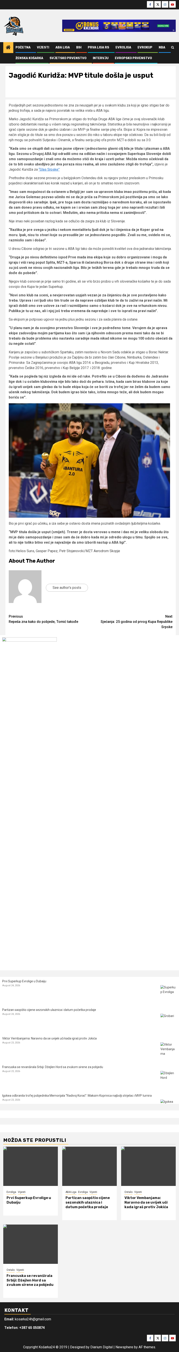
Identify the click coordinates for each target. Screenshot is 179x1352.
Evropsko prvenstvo (133, 58)
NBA (162, 47)
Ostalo (128, 1192)
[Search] (172, 47)
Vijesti (43, 47)
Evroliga (123, 47)
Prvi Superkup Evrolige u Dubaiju (24, 981)
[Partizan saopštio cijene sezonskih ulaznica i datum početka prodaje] (168, 1022)
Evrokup (145, 47)
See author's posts (67, 588)
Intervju (100, 58)
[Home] (8, 48)
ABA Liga (62, 47)
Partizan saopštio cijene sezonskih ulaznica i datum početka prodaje (49, 1010)
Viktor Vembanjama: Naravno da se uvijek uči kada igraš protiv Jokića (49, 1038)
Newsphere (124, 1347)
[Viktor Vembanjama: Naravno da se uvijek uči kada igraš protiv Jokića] (168, 1050)
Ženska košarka (29, 58)
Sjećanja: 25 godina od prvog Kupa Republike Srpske (136, 621)
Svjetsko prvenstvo (68, 58)
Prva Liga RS (98, 47)
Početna (23, 47)
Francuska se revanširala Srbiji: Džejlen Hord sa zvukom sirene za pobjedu (52, 1067)
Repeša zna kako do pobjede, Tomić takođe (43, 619)
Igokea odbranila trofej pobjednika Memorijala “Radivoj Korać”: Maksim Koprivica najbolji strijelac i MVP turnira (77, 1095)
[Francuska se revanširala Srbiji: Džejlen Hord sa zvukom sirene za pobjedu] (168, 1079)
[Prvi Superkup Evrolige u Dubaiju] (168, 993)
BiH (78, 47)
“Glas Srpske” (49, 169)
